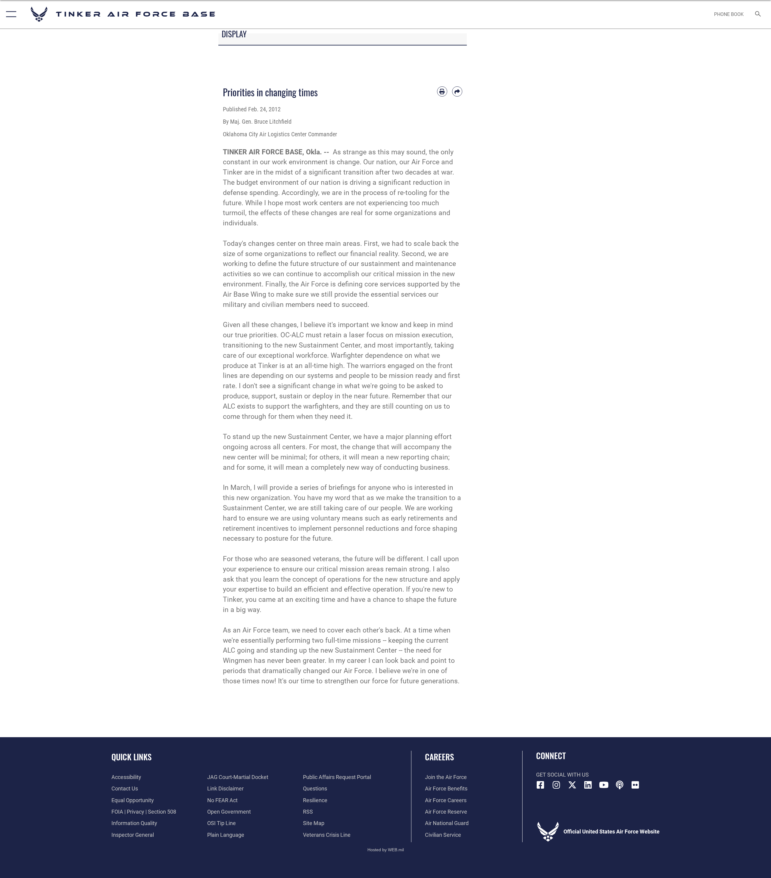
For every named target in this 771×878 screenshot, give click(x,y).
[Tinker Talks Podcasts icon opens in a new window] (619, 785)
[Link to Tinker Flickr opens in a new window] (635, 785)
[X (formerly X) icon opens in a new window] (572, 785)
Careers (439, 757)
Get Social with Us (562, 774)
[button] (10, 14)
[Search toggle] (758, 14)
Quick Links (131, 757)
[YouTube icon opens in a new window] (603, 785)
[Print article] (442, 91)
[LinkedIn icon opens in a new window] (587, 785)
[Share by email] (457, 91)
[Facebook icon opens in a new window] (540, 785)
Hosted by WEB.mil (385, 849)
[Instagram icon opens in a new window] (556, 785)
